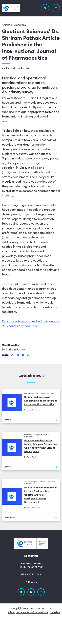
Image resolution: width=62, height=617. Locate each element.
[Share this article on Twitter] (23, 355)
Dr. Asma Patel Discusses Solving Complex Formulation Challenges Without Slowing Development (40, 446)
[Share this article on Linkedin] (18, 355)
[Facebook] (31, 592)
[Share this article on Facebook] (12, 355)
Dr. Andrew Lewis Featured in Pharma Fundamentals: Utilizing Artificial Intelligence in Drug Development (40, 495)
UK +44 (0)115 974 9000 (31, 567)
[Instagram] (41, 592)
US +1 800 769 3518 (31, 574)
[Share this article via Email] (28, 355)
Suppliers (55, 612)
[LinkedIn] (21, 592)
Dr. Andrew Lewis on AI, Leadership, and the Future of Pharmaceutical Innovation (40, 401)
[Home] (11, 8)
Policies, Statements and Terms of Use (28, 612)
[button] (45, 8)
